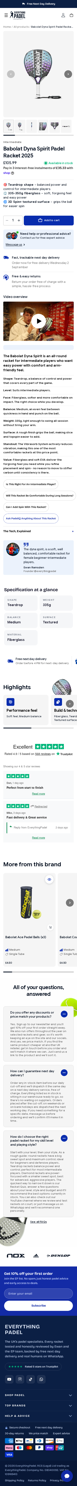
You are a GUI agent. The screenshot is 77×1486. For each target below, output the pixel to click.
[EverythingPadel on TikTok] (30, 1379)
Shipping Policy (14, 1480)
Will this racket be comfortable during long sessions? (39, 495)
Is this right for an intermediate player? (31, 484)
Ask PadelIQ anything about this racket (31, 518)
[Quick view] (49, 879)
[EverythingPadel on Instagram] (20, 1379)
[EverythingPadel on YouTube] (9, 1379)
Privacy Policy (58, 1480)
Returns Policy (37, 1480)
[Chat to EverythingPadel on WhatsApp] (41, 1379)
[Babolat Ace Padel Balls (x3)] (29, 902)
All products (21, 26)
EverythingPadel (22, 1329)
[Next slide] (68, 74)
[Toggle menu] (6, 15)
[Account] (63, 15)
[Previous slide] (11, 74)
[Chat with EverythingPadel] (67, 1476)
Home (7, 26)
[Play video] (38, 321)
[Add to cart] (50, 927)
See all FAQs (38, 1222)
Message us (14, 244)
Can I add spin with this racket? (26, 507)
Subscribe (38, 1305)
